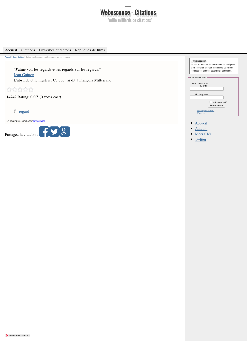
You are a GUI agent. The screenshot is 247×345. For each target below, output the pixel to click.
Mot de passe (201, 94)
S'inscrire (201, 113)
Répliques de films (90, 49)
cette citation (39, 121)
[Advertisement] (128, 34)
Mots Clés (203, 133)
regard (24, 111)
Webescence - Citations (128, 12)
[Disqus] (91, 186)
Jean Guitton (24, 74)
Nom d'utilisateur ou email (200, 85)
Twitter (200, 139)
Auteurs (201, 128)
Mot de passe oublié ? (205, 110)
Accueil (201, 123)
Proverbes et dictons (55, 49)
